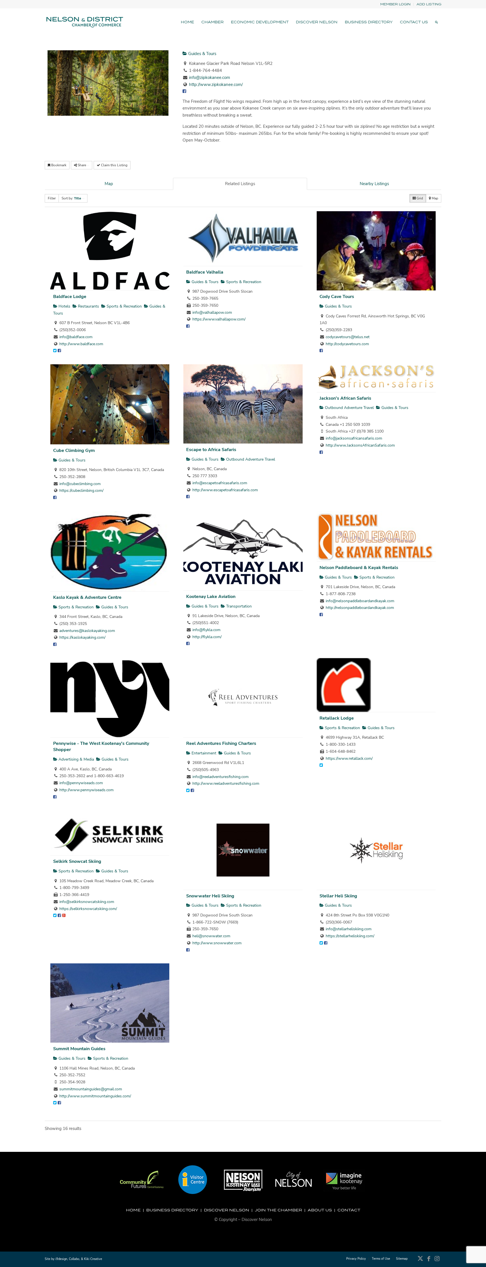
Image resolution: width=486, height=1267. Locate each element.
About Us (320, 1210)
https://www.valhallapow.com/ (219, 319)
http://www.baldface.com (81, 344)
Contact (349, 1210)
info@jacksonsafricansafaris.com (354, 438)
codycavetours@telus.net (348, 337)
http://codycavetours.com (347, 344)
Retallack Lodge (337, 718)
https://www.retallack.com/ (349, 758)
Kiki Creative (93, 1259)
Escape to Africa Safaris (211, 450)
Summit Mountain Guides (79, 1049)
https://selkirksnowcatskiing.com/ (88, 908)
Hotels (63, 306)
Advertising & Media (75, 759)
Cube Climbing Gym (74, 450)
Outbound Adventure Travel (250, 459)
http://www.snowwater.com (217, 943)
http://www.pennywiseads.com (86, 790)
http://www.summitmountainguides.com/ (95, 1096)
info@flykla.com (206, 630)
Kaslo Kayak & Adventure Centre (87, 597)
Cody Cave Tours (337, 297)
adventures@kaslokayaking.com (87, 630)
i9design (61, 1259)
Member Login (395, 4)
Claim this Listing (113, 165)
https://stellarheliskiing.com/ (350, 936)
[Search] (436, 22)
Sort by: (71, 198)
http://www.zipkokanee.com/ (216, 84)
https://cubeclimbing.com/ (81, 490)
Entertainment (203, 753)
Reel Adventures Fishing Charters (221, 743)
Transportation (238, 606)
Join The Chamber (278, 1210)
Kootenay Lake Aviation (210, 596)
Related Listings (240, 183)
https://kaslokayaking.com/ (82, 637)
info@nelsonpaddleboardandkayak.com (360, 601)
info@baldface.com (76, 337)
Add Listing (429, 4)
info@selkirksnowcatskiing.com (86, 901)
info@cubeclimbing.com (80, 483)
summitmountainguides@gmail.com (90, 1089)
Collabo (74, 1259)
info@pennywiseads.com (81, 783)
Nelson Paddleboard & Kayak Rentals (359, 568)
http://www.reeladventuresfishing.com (225, 783)
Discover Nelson (226, 1210)
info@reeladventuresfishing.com (220, 776)
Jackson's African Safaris (345, 398)
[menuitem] (395, 4)
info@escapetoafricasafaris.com (219, 483)
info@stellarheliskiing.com (349, 929)
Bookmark (58, 165)
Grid (419, 198)
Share (82, 165)
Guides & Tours (201, 53)
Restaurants (88, 306)
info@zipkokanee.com (209, 77)
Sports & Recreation (123, 306)
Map (109, 183)
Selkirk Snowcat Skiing (77, 861)
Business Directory (172, 1210)
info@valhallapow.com (212, 312)
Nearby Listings (374, 183)
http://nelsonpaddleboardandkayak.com (360, 607)
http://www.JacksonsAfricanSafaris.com (360, 445)
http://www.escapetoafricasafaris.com (225, 490)
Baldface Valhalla (204, 272)
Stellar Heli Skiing (338, 896)
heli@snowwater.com (211, 936)
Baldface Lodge (69, 297)
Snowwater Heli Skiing (210, 896)
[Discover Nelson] (84, 22)
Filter (52, 198)
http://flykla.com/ (207, 637)
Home (133, 1210)
